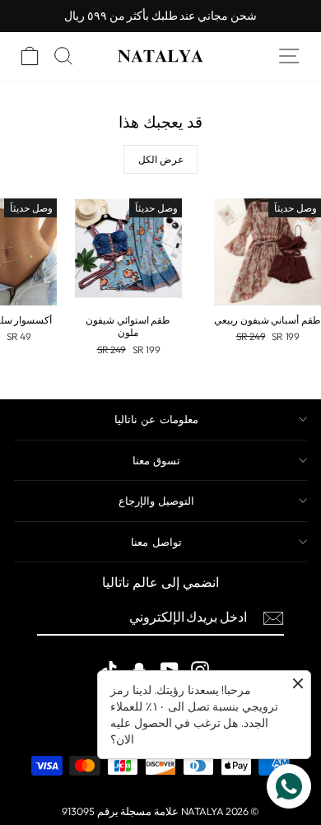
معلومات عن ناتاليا (156, 419)
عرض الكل (161, 159)
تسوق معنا (156, 460)
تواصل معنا (156, 541)
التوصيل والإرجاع (156, 500)
